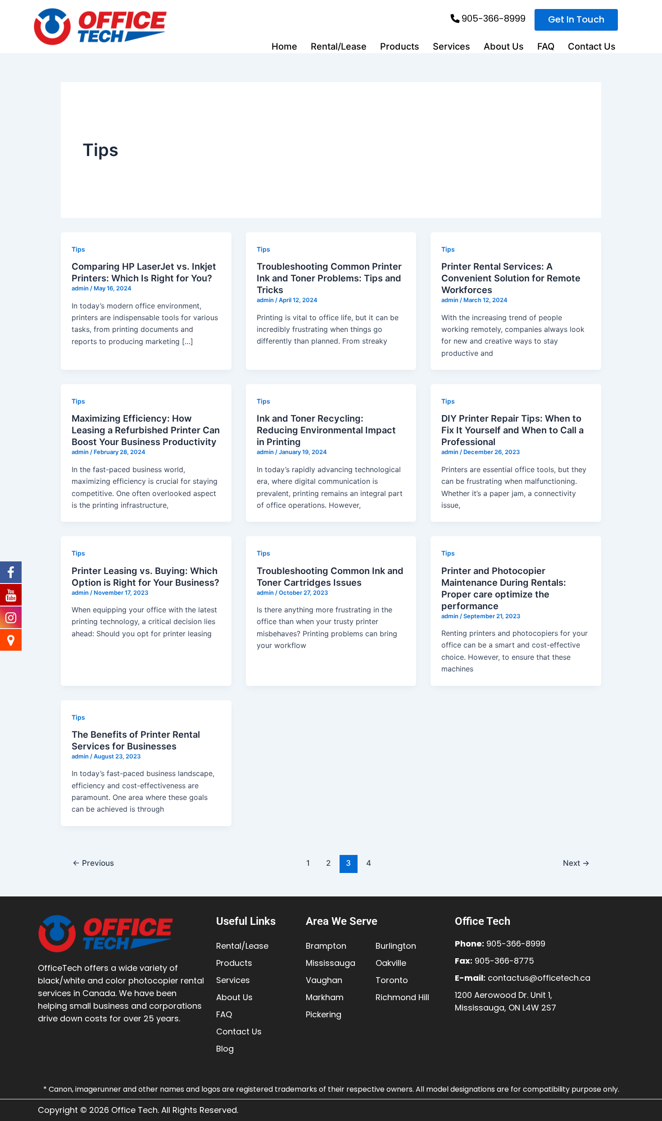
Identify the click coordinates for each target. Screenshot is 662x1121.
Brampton (326, 945)
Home (284, 46)
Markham (325, 997)
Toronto (392, 980)
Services (451, 46)
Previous (93, 863)
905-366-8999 (494, 18)
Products (399, 46)
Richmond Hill (402, 997)
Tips (78, 249)
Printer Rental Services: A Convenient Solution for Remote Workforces (510, 278)
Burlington (396, 945)
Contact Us (592, 46)
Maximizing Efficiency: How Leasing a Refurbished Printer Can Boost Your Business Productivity (146, 430)
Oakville (391, 963)
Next (576, 863)
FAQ (545, 46)
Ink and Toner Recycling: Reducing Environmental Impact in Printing (326, 430)
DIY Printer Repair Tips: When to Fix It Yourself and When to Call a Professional (512, 430)
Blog (225, 1048)
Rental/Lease (339, 46)
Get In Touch (576, 19)
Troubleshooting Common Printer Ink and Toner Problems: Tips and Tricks (329, 278)
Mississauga (330, 963)
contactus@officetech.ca (539, 977)
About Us (504, 46)
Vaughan (324, 980)
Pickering (323, 1014)
